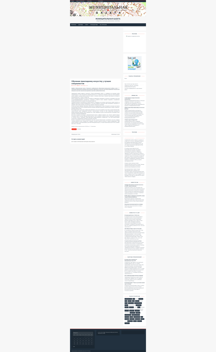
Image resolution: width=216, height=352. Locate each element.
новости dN (134, 182)
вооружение (138, 305)
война (126, 305)
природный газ (128, 314)
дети (139, 307)
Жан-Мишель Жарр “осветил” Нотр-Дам (133, 228)
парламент (132, 312)
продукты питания (135, 314)
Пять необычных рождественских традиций (134, 275)
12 (77, 340)
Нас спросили (103, 24)
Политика (73, 24)
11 (74, 340)
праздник (138, 312)
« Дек (74, 346)
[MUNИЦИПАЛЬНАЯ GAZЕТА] (108, 15)
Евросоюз (141, 298)
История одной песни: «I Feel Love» (132, 215)
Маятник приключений (135, 257)
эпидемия (127, 323)
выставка (131, 307)
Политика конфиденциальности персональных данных (133, 89)
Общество (89, 1)
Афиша (72, 1)
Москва (74, 129)
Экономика (100, 1)
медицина (137, 310)
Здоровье (80, 24)
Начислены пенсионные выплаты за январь (134, 204)
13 (80, 340)
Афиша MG (135, 95)
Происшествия (94, 24)
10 (91, 338)
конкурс (126, 310)
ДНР (133, 298)
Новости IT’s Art (134, 212)
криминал (132, 310)
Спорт (86, 24)
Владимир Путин (128, 298)
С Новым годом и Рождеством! (131, 119)
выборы (126, 307)
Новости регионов (80, 1)
